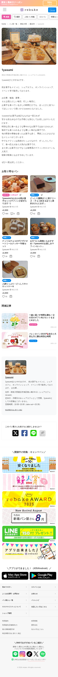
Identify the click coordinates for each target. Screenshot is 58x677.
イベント (33, 341)
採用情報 (34, 621)
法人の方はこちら (37, 629)
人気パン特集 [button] (29, 17)
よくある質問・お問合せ (10, 593)
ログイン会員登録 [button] (52, 9)
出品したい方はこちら (39, 607)
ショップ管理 (7, 613)
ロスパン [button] (42, 17)
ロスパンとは (36, 587)
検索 (7, 17)
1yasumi (9, 377)
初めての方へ (7, 587)
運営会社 (34, 625)
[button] (17, 17)
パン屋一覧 (13, 24)
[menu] (5, 9)
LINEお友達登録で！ (30, 660)
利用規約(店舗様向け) (9, 625)
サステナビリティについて (11, 607)
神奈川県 (23, 24)
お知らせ (34, 593)
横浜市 (32, 24)
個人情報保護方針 (8, 629)
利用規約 (5, 621)
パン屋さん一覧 (7, 600)
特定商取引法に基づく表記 (13, 410)
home (4, 24)
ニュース (33, 324)
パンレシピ (35, 600)
